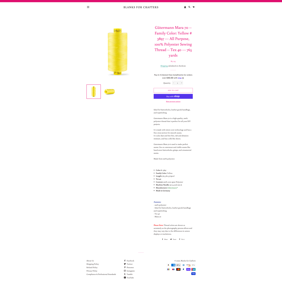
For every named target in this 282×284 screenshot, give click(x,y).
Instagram (130, 270)
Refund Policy (91, 267)
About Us (90, 260)
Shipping (164, 65)
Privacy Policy (91, 270)
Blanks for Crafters (141, 7)
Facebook (130, 260)
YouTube (130, 277)
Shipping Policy (92, 264)
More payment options (173, 101)
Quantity (167, 83)
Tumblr (129, 274)
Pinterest (130, 267)
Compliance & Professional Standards (101, 274)
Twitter (129, 264)
